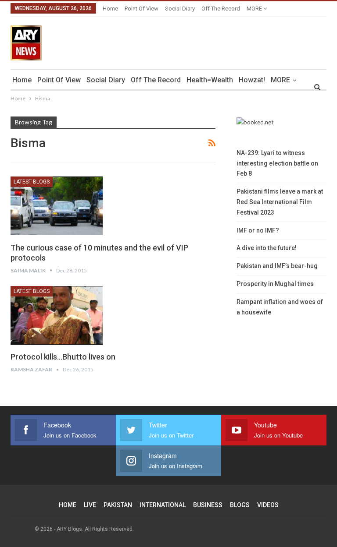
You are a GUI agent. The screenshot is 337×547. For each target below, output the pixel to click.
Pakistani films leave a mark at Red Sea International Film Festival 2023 (280, 202)
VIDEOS (268, 504)
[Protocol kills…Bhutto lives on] (57, 315)
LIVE (90, 504)
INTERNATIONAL (163, 504)
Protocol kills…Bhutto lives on (63, 356)
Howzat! (252, 80)
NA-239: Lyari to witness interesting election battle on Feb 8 (277, 163)
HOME (67, 504)
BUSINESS (207, 504)
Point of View (141, 8)
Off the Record (220, 8)
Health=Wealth (209, 80)
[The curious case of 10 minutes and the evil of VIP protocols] (57, 205)
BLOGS (240, 504)
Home (110, 8)
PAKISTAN (118, 504)
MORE (255, 8)
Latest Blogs (32, 182)
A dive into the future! (267, 247)
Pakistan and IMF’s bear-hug (277, 265)
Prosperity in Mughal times (275, 283)
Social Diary (180, 8)
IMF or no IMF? (258, 230)
